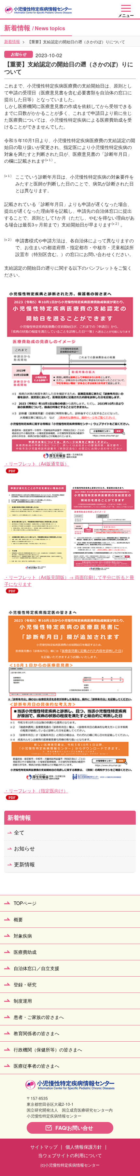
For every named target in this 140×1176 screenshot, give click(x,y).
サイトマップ (44, 1146)
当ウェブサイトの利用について (70, 1155)
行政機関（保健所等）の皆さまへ (48, 1049)
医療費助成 (25, 952)
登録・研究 (25, 984)
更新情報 (24, 864)
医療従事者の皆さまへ (36, 1065)
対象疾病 (23, 935)
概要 (18, 919)
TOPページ (25, 903)
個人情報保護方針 (83, 1146)
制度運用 (23, 1000)
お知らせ (24, 848)
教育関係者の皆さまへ (36, 1033)
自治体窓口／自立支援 (36, 968)
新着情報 (12, 41)
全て (19, 832)
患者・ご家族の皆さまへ (39, 1017)
